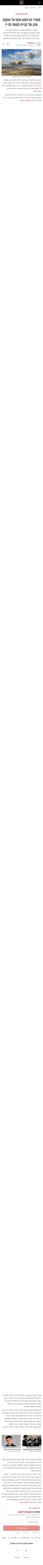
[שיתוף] (3, 44)
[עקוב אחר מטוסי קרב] (9, 1538)
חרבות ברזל (24, 1502)
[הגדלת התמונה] (39, 52)
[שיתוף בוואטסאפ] (8, 44)
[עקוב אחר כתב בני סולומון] (26, 43)
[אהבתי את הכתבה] (26, 1550)
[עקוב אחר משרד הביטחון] (19, 1538)
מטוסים (28, 100)
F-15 (26, 1459)
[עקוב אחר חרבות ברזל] (32, 1538)
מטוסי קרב (35, 88)
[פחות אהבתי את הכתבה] (17, 1550)
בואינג (9, 88)
